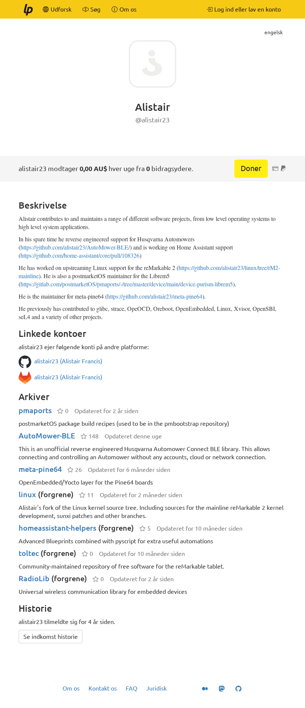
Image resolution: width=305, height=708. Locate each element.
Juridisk (156, 688)
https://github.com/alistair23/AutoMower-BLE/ (75, 247)
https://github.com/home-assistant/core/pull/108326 (79, 255)
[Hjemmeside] (28, 9)
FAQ (131, 688)
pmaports (35, 410)
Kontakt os (103, 688)
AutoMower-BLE (47, 435)
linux (27, 494)
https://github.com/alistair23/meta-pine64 (154, 296)
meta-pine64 (40, 469)
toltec (29, 553)
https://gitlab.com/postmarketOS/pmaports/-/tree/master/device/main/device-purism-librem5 (126, 284)
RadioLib (34, 578)
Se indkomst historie (50, 636)
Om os (71, 688)
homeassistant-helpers (57, 528)
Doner (251, 168)
